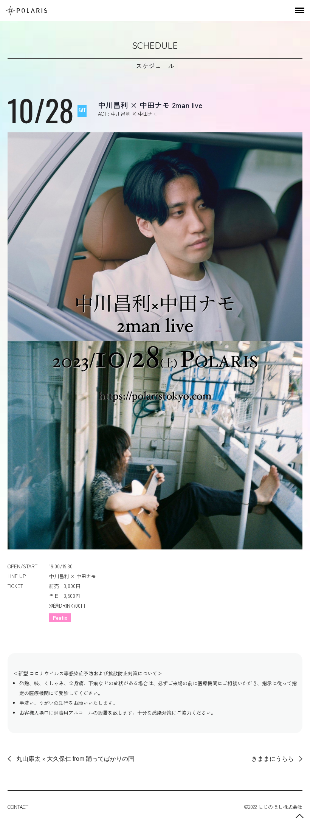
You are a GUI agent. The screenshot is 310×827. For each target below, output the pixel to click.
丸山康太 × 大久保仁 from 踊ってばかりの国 (74, 758)
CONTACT (18, 806)
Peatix (60, 617)
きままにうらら (273, 758)
